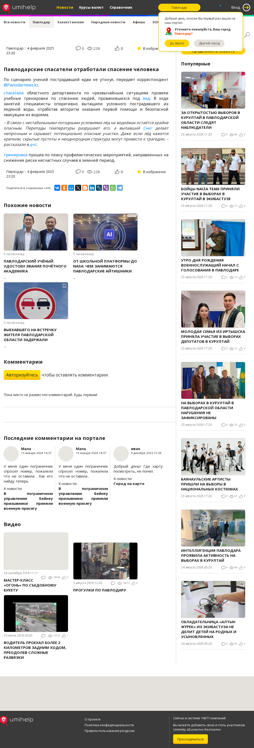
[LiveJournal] (99, 188)
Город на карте (129, 483)
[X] (78, 188)
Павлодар (41, 22)
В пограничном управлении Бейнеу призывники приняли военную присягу (28, 501)
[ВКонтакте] (57, 188)
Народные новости (108, 22)
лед (146, 98)
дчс (33, 144)
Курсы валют (91, 7)
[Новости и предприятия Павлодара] (18, 7)
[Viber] (106, 188)
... (35, 269)
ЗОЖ (156, 22)
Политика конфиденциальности (109, 725)
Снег (147, 128)
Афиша (139, 22)
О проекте (93, 719)
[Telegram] (120, 188)
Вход (235, 7)
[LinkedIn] (92, 188)
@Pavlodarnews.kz (21, 85)
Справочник (121, 7)
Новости (65, 7)
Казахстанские (71, 22)
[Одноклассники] (64, 188)
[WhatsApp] (113, 188)
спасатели (14, 93)
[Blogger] (85, 188)
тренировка (15, 155)
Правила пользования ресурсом (109, 730)
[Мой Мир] (71, 188)
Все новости (14, 22)
